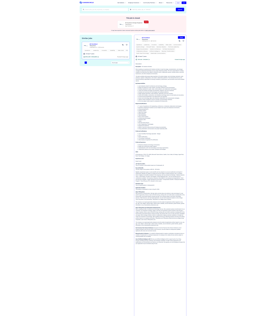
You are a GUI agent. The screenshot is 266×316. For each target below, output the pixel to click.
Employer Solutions (133, 2)
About (160, 2)
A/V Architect (94, 44)
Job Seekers (120, 2)
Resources (169, 2)
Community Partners (149, 2)
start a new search (150, 30)
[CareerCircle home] (87, 2)
